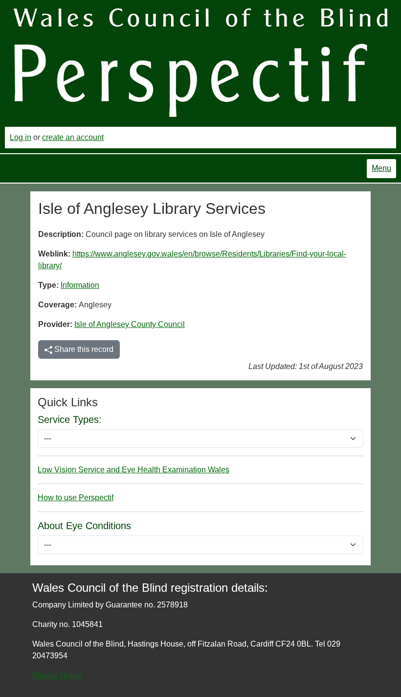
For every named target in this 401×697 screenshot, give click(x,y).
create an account (73, 137)
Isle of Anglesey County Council (129, 324)
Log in (20, 137)
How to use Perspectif (75, 497)
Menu (381, 168)
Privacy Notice (57, 675)
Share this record (82, 349)
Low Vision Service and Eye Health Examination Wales (133, 469)
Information (80, 285)
